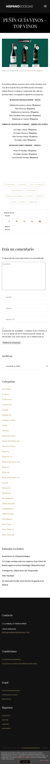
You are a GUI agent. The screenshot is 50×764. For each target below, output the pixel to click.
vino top (33, 202)
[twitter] (16, 221)
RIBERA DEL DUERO (14, 196)
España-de (6, 415)
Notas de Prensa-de (10, 441)
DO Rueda (17, 190)
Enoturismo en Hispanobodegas (16, 556)
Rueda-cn (6, 487)
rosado (5, 482)
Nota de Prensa (9, 436)
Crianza (5, 394)
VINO (23, 202)
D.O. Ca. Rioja (37, 184)
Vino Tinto (6, 524)
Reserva (5, 451)
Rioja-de (5, 472)
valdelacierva (8, 508)
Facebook (6, 716)
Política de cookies (10, 695)
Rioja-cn (5, 467)
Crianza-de (7, 404)
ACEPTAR (25, 762)
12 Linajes (6, 389)
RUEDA (40, 196)
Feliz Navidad (8, 575)
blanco (22, 184)
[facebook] (9, 221)
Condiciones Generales (11, 659)
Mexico (5, 430)
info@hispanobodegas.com (15, 632)
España (5, 410)
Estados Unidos (9, 420)
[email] (40, 221)
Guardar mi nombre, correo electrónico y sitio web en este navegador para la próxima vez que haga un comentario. (24, 334)
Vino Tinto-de (8, 534)
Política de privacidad (11, 691)
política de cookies (23, 757)
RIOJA (30, 196)
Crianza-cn (7, 399)
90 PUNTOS (10, 184)
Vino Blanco (7, 519)
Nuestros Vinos (9, 446)
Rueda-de (6, 493)
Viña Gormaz (7, 513)
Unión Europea (8, 503)
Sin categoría (38, 70)
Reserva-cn (7, 456)
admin (29, 70)
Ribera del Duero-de (11, 462)
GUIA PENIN (31, 190)
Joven (4, 425)
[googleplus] (24, 221)
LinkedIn (5, 724)
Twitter (5, 720)
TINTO (13, 202)
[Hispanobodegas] (19, 6)
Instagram (6, 728)
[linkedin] (32, 221)
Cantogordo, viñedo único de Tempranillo (20, 570)
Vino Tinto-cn (8, 529)
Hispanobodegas (31, 748)
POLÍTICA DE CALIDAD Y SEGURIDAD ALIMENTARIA (19, 664)
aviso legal (6, 699)
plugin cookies (44, 760)
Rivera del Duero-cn (10, 477)
